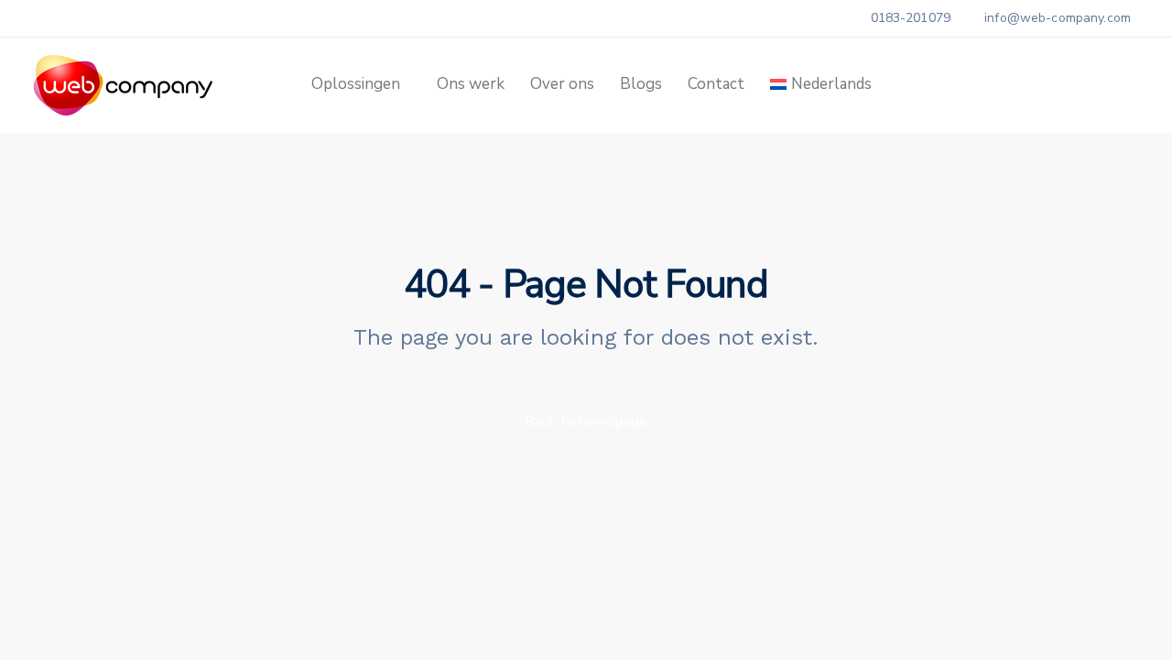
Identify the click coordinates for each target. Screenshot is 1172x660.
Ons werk (471, 83)
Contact (716, 83)
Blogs (641, 83)
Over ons (562, 83)
